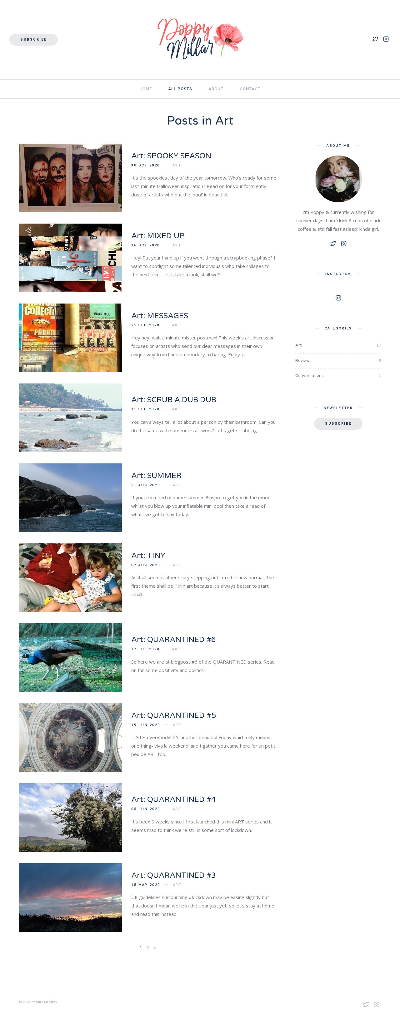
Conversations (338, 375)
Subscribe (33, 39)
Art (177, 165)
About (215, 88)
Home (145, 88)
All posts (180, 88)
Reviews (338, 360)
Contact (250, 88)
